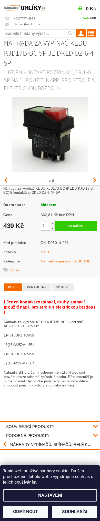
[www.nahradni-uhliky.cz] (25, 6)
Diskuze (63, 287)
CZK (86, 17)
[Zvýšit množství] (52, 223)
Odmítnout (25, 511)
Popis (13, 287)
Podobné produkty (27, 435)
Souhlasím (74, 511)
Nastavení (50, 495)
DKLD (46, 252)
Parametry (37, 287)
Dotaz (15, 270)
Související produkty (30, 426)
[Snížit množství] (52, 228)
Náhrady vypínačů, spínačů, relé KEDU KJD (55, 444)
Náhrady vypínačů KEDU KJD (66, 261)
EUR (93, 17)
